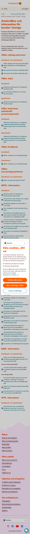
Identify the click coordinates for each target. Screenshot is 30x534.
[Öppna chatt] (26, 530)
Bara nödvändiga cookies (15, 285)
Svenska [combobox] (9, 243)
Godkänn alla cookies (15, 280)
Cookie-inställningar (15, 291)
